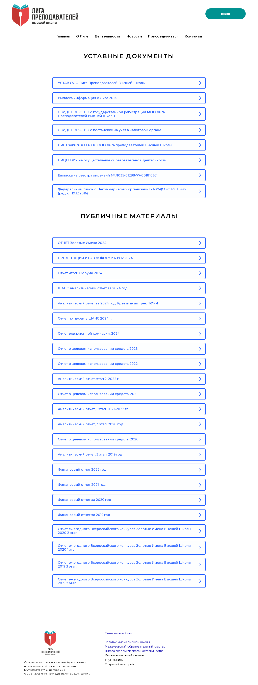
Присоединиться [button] (163, 36)
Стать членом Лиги (118, 633)
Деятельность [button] (107, 36)
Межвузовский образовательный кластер (135, 646)
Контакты (193, 36)
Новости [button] (134, 36)
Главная (63, 36)
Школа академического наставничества (134, 651)
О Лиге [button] (82, 36)
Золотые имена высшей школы (127, 642)
